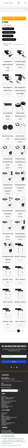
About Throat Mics (6, 398)
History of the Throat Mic (8, 401)
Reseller (3, 404)
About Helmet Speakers (7, 397)
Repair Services (5, 419)
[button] (18, 2)
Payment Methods (6, 402)
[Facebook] (11, 367)
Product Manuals (6, 418)
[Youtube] (17, 367)
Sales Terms (4, 407)
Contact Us (8, 93)
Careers (3, 414)
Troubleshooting (6, 423)
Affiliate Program (6, 430)
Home (3, 8)
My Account (4, 413)
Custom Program (6, 431)
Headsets (10, 8)
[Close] (26, 435)
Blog (2, 400)
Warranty (4, 425)
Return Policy (5, 405)
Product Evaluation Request (9, 417)
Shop (6, 8)
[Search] (19, 390)
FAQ (2, 415)
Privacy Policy (5, 403)
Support (3, 421)
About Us (3, 396)
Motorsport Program (7, 432)
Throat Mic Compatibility (8, 422)
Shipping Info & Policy (7, 406)
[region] (14, 441)
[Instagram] (14, 367)
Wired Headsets (17, 8)
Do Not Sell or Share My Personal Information (11, 445)
